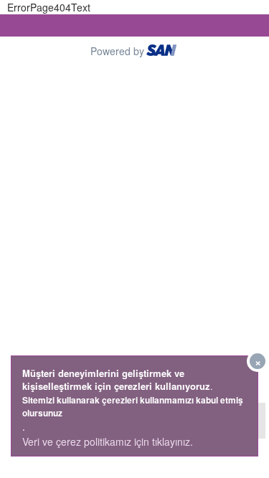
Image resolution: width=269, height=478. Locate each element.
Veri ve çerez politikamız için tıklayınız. (107, 441)
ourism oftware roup (162, 52)
